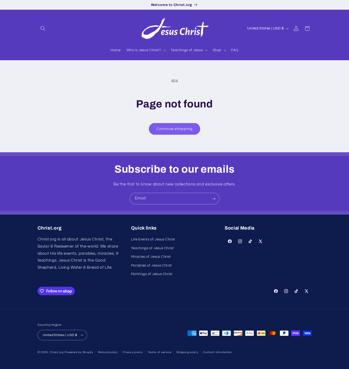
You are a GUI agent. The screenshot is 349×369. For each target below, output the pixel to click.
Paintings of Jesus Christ (152, 274)
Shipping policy (187, 352)
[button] (43, 28)
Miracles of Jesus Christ (151, 257)
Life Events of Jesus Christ (153, 239)
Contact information (217, 352)
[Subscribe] (213, 198)
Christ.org (56, 352)
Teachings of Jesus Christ (152, 248)
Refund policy (108, 352)
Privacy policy (133, 352)
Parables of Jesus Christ (151, 265)
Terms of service (160, 352)
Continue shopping (174, 129)
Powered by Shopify (79, 352)
